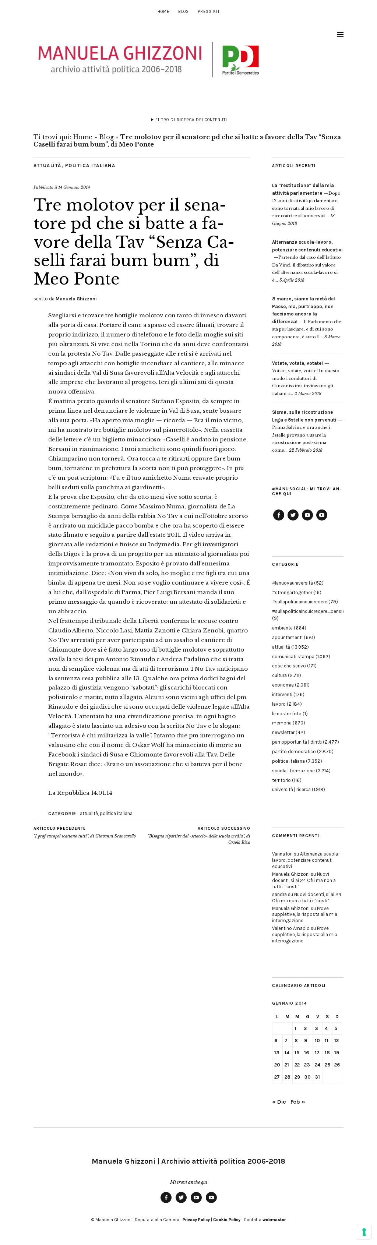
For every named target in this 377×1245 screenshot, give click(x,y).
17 (317, 1052)
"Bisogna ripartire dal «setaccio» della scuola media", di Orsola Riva (199, 835)
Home (163, 11)
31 (317, 1077)
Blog (183, 11)
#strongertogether (292, 592)
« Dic (279, 1101)
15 (297, 1052)
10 (317, 1040)
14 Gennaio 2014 (74, 187)
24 (317, 1065)
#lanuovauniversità (292, 583)
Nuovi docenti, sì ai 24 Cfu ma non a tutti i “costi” (304, 880)
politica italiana (90, 165)
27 (277, 1077)
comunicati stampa (293, 656)
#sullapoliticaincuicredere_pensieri (310, 611)
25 (327, 1065)
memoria (282, 723)
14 (287, 1052)
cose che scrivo (289, 666)
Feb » (297, 1101)
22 (297, 1065)
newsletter (283, 732)
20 (277, 1065)
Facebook (278, 520)
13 (276, 1052)
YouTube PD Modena (321, 520)
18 (327, 1052)
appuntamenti (287, 637)
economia (283, 685)
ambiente (282, 628)
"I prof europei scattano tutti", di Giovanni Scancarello (85, 832)
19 (336, 1052)
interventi (282, 694)
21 (287, 1065)
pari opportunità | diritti (297, 742)
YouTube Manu (307, 520)
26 (337, 1065)
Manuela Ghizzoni (76, 298)
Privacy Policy (196, 1219)
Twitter (293, 520)
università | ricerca (291, 789)
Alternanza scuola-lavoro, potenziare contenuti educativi (306, 860)
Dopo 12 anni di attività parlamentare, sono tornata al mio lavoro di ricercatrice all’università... (306, 200)
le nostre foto (287, 713)
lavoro (279, 704)
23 (307, 1065)
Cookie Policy (226, 1219)
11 (326, 1040)
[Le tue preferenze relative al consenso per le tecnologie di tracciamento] (364, 1232)
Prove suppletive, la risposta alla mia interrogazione (304, 915)
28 (287, 1077)
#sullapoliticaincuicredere (299, 601)
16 (306, 1052)
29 (297, 1077)
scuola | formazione (293, 770)
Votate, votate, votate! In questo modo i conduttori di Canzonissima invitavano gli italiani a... (305, 378)
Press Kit (209, 11)
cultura (279, 675)
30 (307, 1077)
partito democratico (294, 751)
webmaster (274, 1219)
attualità (47, 165)
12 (336, 1040)
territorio (281, 780)
